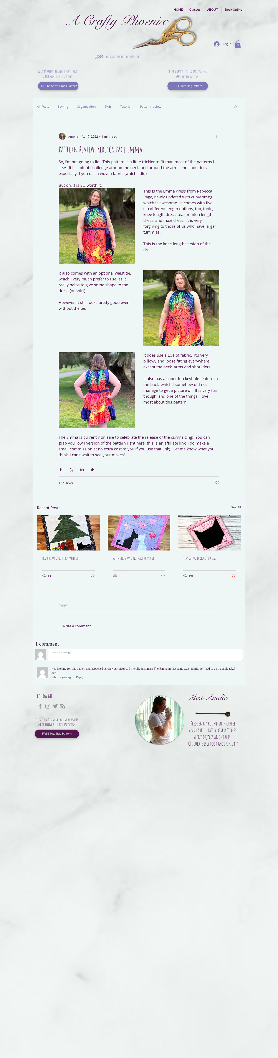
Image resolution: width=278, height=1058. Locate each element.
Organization (86, 106)
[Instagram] (48, 706)
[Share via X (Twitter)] (71, 469)
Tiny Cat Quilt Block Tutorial (199, 558)
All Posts (43, 106)
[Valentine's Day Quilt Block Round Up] (139, 532)
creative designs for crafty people (124, 56)
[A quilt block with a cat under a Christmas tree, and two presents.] (68, 532)
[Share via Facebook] (61, 469)
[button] (238, 44)
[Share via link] (93, 469)
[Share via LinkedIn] (82, 469)
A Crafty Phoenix (116, 21)
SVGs (108, 106)
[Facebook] (40, 706)
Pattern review (150, 106)
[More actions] (216, 136)
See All (236, 507)
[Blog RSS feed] (62, 706)
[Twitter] (55, 706)
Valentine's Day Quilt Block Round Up (133, 558)
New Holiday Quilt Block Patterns (60, 558)
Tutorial (125, 106)
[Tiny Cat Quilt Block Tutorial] (209, 532)
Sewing (63, 106)
